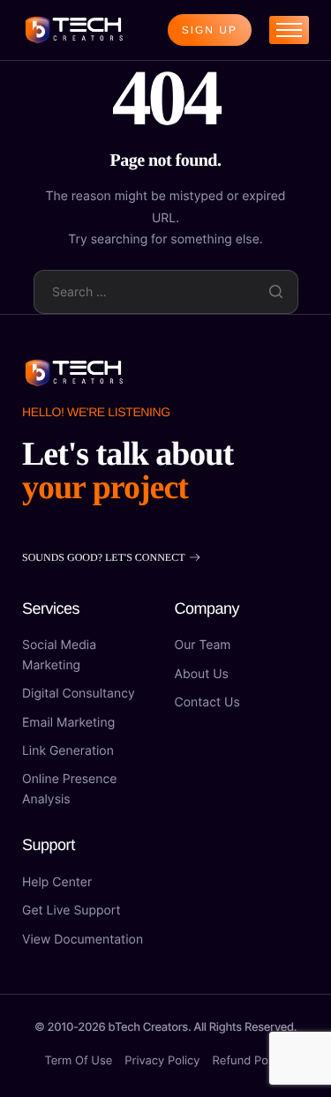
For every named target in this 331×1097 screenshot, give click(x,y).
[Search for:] (166, 291)
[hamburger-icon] (289, 30)
